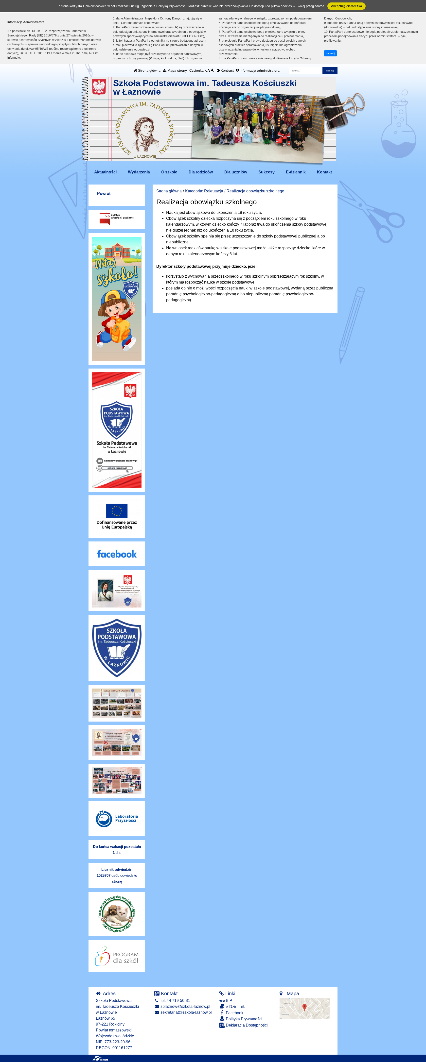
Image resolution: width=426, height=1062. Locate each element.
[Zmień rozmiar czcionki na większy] (208, 70)
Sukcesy (266, 172)
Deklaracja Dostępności (246, 1025)
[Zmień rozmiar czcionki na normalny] (206, 70)
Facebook (234, 1013)
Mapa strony (176, 70)
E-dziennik (296, 172)
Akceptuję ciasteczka (346, 6)
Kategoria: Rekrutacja (204, 191)
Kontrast (227, 70)
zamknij (330, 53)
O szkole (169, 172)
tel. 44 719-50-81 (175, 1000)
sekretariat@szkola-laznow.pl (186, 1012)
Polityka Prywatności (243, 1019)
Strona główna (148, 70)
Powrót (103, 193)
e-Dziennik (235, 1007)
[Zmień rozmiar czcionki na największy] (212, 70)
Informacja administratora (259, 70)
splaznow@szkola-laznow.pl (185, 1006)
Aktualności (105, 172)
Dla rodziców (201, 172)
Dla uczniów (235, 172)
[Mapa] (305, 1008)
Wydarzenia (139, 172)
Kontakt (324, 172)
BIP (228, 1000)
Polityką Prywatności (171, 6)
